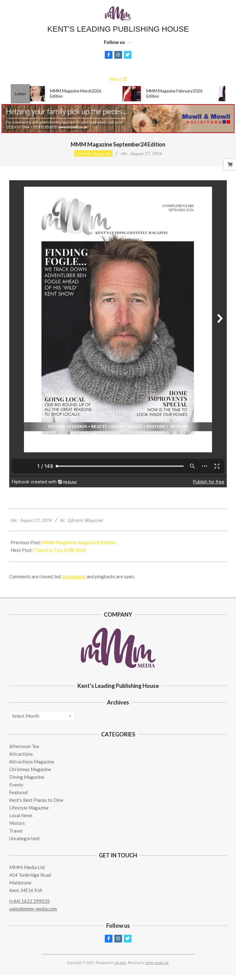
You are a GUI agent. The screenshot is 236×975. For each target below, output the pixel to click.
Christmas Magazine (30, 769)
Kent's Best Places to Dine (36, 800)
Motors (17, 823)
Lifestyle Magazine (93, 153)
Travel (15, 830)
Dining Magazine (26, 777)
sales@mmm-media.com (33, 908)
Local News (21, 815)
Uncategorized (24, 838)
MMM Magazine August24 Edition (79, 542)
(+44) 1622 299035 (29, 901)
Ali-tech (120, 962)
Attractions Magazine (31, 761)
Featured (18, 792)
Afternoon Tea (24, 746)
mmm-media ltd (156, 962)
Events (16, 784)
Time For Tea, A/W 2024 (60, 550)
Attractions (21, 754)
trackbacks (74, 576)
